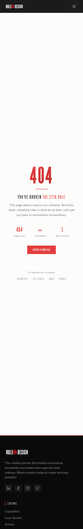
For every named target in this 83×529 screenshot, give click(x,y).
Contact (62, 279)
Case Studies (38, 279)
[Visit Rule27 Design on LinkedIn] (8, 488)
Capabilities (22, 279)
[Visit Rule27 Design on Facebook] (18, 488)
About (51, 279)
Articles (9, 524)
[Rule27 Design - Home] (14, 6)
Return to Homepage (41, 249)
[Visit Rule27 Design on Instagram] (27, 488)
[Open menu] (74, 6)
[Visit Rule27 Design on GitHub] (37, 488)
